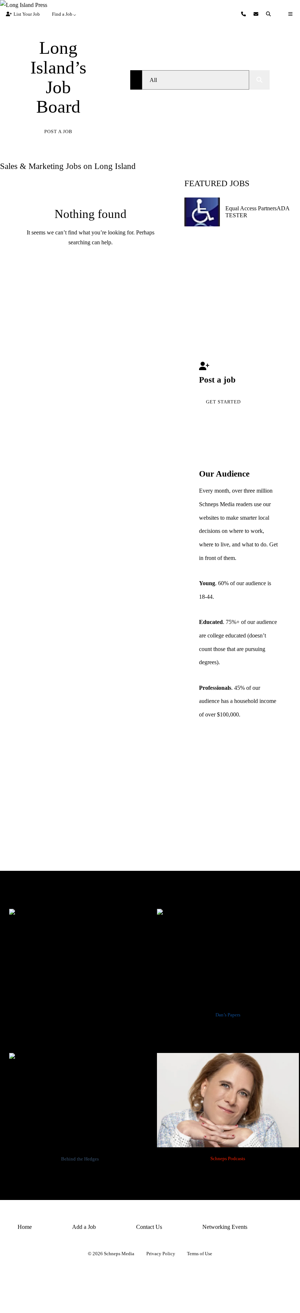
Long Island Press (80, 1014)
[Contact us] (244, 14)
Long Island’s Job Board (58, 77)
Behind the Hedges (80, 1159)
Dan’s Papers (227, 1014)
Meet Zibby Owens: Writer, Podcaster (227, 1031)
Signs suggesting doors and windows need (80, 1175)
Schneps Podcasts (227, 1158)
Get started (223, 402)
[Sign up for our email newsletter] (257, 14)
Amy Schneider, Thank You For (228, 1171)
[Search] (269, 14)
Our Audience (224, 473)
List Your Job (27, 14)
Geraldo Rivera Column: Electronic (80, 1031)
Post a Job (58, 131)
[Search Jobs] (259, 80)
